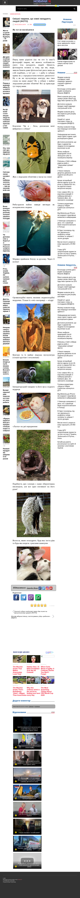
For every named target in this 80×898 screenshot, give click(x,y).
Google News (32, 588)
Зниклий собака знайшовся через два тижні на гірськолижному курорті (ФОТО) (30, 612)
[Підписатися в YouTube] (51, 588)
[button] (52, 34)
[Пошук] (74, 8)
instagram (37, 706)
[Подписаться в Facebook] (40, 588)
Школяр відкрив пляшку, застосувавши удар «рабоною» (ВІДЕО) (30, 617)
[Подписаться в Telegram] (44, 588)
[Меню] (5, 2)
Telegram (31, 706)
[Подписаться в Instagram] (47, 588)
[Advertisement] (34, 633)
